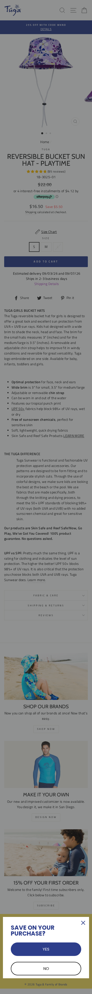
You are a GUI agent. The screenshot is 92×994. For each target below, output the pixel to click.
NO (46, 968)
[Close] (83, 923)
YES (46, 949)
